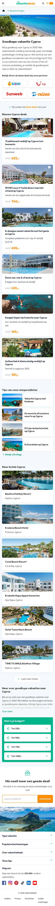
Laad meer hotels (29, 679)
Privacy (18, 898)
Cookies (7, 898)
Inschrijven (45, 798)
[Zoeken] (43, 3)
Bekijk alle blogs (13, 454)
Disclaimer (29, 898)
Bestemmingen (17, 10)
